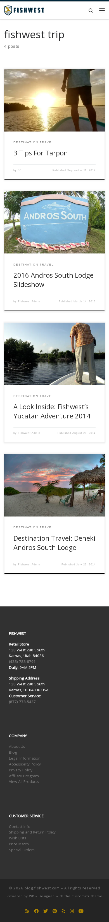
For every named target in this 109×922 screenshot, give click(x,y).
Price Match (19, 843)
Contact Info (19, 826)
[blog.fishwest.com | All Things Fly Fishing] (24, 9)
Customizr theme (87, 896)
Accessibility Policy (25, 764)
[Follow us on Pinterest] (55, 911)
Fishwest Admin (29, 301)
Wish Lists (17, 838)
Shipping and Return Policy (32, 832)
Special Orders (22, 849)
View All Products (24, 781)
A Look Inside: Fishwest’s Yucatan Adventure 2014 (52, 411)
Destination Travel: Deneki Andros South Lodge (54, 543)
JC (20, 170)
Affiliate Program (24, 775)
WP (31, 896)
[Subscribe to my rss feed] (27, 911)
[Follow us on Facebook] (36, 911)
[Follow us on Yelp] (63, 911)
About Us (17, 746)
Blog (13, 752)
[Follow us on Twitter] (45, 911)
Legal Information (25, 758)
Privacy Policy (20, 770)
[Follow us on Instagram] (72, 911)
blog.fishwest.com (42, 888)
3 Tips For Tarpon (40, 152)
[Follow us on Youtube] (81, 911)
